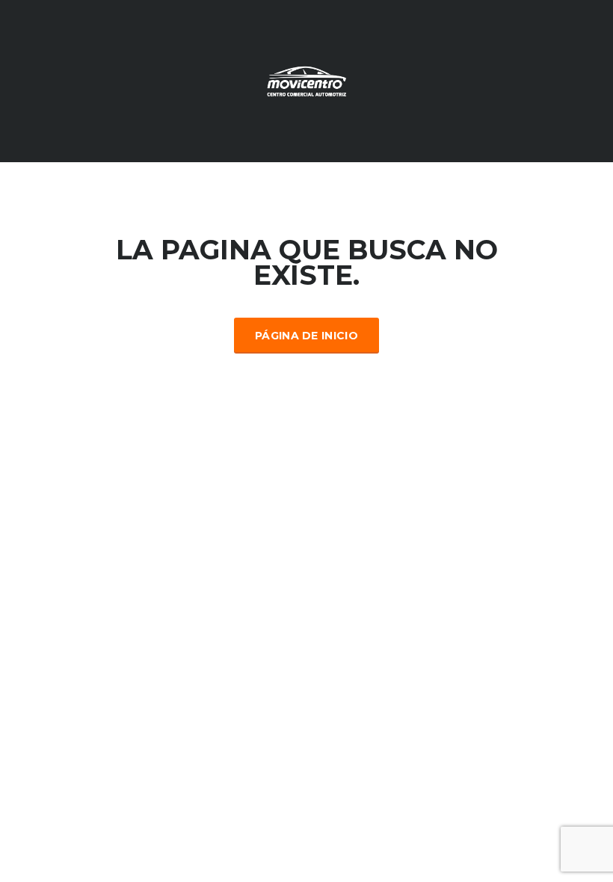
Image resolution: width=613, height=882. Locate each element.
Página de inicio (306, 335)
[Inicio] (306, 80)
